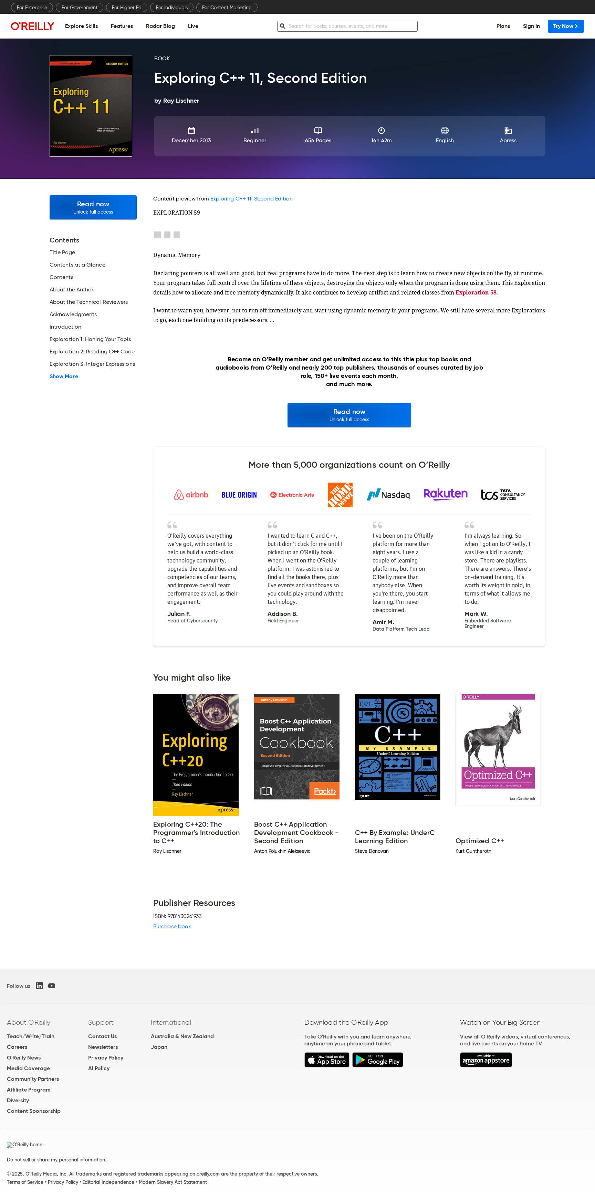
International (171, 1022)
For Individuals (172, 7)
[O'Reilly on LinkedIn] (39, 985)
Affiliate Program (29, 1089)
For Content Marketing (227, 7)
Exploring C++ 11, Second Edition (251, 198)
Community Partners (33, 1079)
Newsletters (103, 1047)
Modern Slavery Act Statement (173, 1182)
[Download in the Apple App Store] (326, 1065)
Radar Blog (160, 26)
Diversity (18, 1100)
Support (101, 1022)
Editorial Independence (108, 1182)
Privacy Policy (105, 1057)
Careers (17, 1047)
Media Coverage (28, 1068)
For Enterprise (32, 7)
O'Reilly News (24, 1057)
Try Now (563, 26)
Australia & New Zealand (182, 1036)
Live (193, 26)
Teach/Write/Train (30, 1036)
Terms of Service (25, 1182)
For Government (79, 7)
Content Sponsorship (34, 1111)
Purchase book (172, 926)
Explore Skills (81, 26)
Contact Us (102, 1036)
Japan (159, 1047)
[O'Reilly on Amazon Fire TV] (486, 1065)
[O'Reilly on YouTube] (51, 985)
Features (122, 26)
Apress (508, 140)
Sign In (531, 26)
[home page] (32, 26)
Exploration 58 (476, 292)
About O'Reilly (28, 1022)
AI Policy (98, 1068)
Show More (64, 376)
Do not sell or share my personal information (56, 1160)
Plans (503, 26)
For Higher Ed (127, 7)
